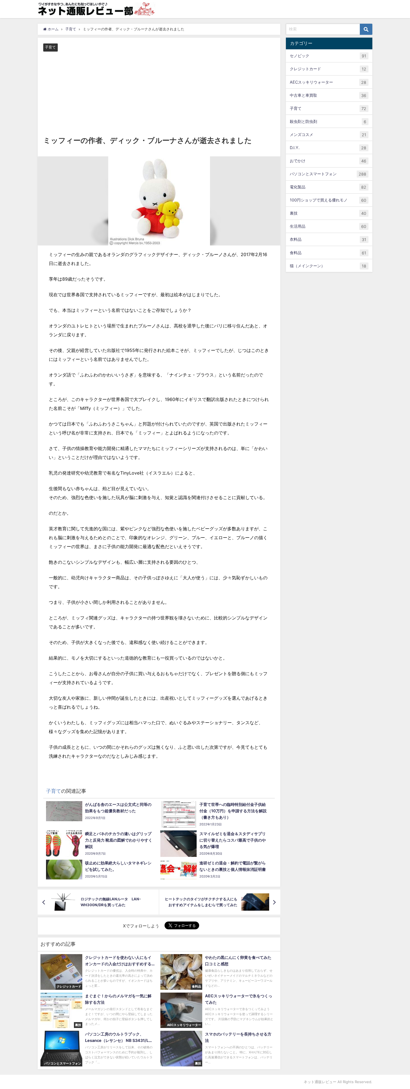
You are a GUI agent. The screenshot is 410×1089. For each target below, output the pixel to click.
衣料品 (328, 239)
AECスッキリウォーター (328, 81)
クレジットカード (328, 68)
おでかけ (328, 160)
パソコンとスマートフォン (328, 173)
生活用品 (328, 226)
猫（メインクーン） (328, 265)
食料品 (328, 252)
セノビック (328, 55)
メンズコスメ (328, 134)
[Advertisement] (159, 93)
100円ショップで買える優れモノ (328, 200)
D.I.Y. (328, 147)
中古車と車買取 (328, 95)
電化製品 (328, 186)
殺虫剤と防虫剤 (328, 121)
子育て (50, 47)
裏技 (328, 213)
